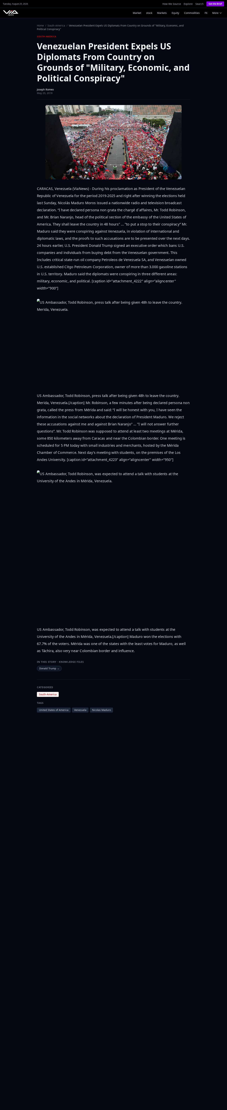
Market (137, 13)
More (215, 13)
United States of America (53, 710)
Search (199, 4)
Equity (175, 13)
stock (149, 13)
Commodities (192, 13)
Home (40, 25)
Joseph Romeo (45, 89)
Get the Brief (215, 3)
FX (206, 13)
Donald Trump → (49, 668)
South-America (56, 25)
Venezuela (80, 710)
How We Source (171, 4)
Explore (188, 4)
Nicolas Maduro (101, 710)
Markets (162, 13)
